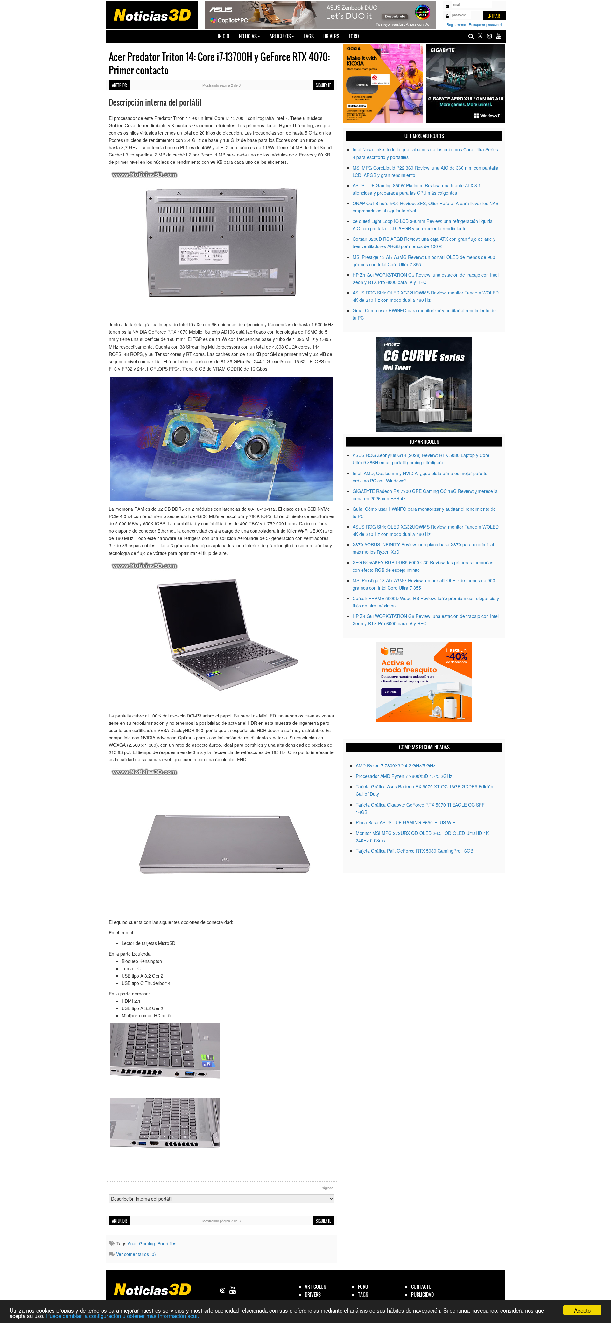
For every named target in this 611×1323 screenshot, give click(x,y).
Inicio (226, 36)
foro (363, 1286)
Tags (309, 36)
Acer (132, 1243)
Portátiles (167, 1243)
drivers (313, 1294)
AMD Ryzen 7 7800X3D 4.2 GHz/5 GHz (395, 765)
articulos (315, 1286)
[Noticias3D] (151, 14)
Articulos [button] (280, 36)
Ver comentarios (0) (136, 1254)
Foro (354, 36)
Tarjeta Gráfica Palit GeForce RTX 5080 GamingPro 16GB (414, 851)
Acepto (582, 1310)
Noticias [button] (248, 36)
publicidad (422, 1294)
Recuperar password (485, 24)
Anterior (119, 85)
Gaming (147, 1243)
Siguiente (323, 85)
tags (363, 1294)
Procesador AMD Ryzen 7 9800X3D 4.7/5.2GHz (404, 776)
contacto (421, 1286)
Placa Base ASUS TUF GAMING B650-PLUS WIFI (406, 822)
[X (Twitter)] (480, 36)
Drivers (331, 36)
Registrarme (456, 24)
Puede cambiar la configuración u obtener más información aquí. (122, 1316)
